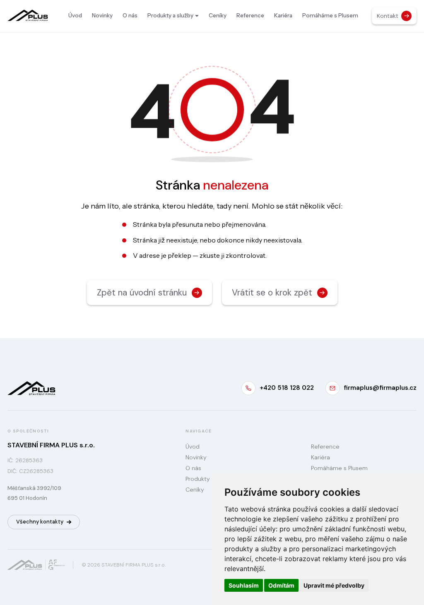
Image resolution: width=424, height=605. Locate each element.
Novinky (102, 15)
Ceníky (217, 15)
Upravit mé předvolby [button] (334, 585)
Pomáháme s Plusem (330, 15)
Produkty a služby (170, 15)
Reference (250, 15)
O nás (130, 15)
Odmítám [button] (281, 585)
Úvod (75, 15)
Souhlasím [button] (244, 585)
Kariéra (283, 15)
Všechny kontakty (39, 521)
